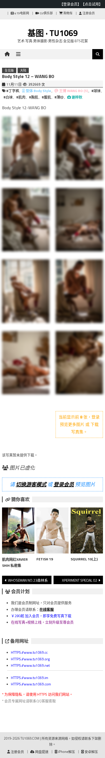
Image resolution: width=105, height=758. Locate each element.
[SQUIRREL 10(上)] (87, 531)
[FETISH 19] (52, 531)
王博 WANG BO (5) (73, 90)
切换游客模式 (31, 484)
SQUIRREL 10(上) (84, 559)
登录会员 (64, 484)
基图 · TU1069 (53, 33)
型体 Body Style (38, 90)
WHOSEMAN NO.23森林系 (28, 580)
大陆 (23, 70)
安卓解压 (91, 751)
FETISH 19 (44, 559)
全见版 (9, 70)
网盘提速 (41, 751)
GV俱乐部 (46, 13)
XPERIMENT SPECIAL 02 (79, 580)
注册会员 (88, 13)
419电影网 (21, 13)
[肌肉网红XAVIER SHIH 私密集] (18, 531)
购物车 (68, 13)
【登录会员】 (70, 4)
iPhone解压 (66, 751)
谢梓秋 (77, 97)
